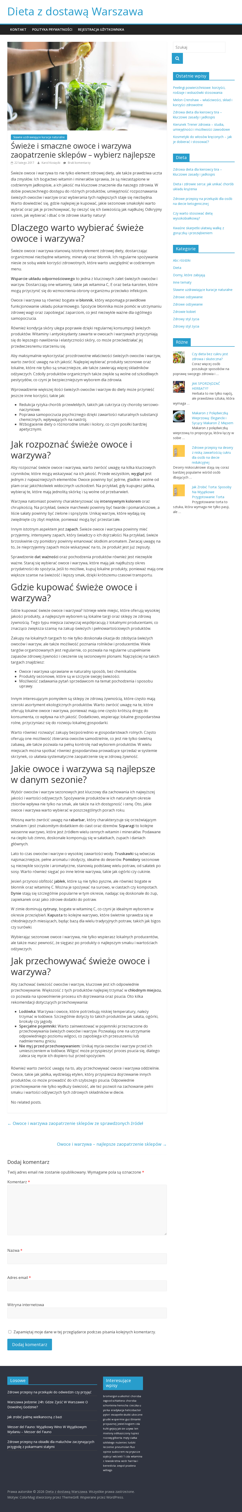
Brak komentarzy (79, 163)
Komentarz (18, 1181)
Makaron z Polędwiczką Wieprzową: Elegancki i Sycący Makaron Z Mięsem (212, 418)
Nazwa (14, 1250)
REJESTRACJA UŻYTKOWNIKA (101, 29)
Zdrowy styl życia (186, 319)
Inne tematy (182, 282)
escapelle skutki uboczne (127, 1414)
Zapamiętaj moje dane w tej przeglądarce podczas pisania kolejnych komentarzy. (84, 1332)
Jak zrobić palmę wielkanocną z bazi (34, 1417)
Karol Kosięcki (51, 163)
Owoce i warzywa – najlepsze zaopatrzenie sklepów (112, 1144)
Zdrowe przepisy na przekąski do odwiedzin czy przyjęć (49, 1392)
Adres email (19, 1277)
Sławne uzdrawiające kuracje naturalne (39, 137)
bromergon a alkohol (116, 1396)
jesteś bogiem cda (128, 1424)
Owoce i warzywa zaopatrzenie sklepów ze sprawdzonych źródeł (75, 1123)
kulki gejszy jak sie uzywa (118, 1428)
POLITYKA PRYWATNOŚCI (52, 29)
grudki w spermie (114, 1419)
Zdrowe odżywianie (188, 297)
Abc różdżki (181, 260)
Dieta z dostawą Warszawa (75, 11)
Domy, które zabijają (189, 275)
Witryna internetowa (25, 1304)
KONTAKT (18, 29)
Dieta (177, 267)
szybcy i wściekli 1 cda (116, 1456)
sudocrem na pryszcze (126, 1451)
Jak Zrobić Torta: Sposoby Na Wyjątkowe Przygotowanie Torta (211, 492)
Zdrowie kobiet (184, 311)
